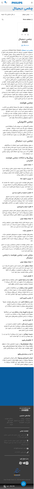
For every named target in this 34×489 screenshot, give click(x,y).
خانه (32, 14)
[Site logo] (17, 2)
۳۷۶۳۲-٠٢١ (17, 452)
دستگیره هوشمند (9, 419)
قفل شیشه (10, 423)
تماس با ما (27, 422)
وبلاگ (22, 419)
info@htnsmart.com (20, 448)
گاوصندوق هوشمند (10, 421)
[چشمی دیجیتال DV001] (25, 30)
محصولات (27, 419)
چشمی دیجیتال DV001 (25, 41)
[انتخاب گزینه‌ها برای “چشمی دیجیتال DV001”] (28, 34)
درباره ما (28, 421)
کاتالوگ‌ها (21, 422)
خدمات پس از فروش (19, 421)
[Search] (2, 2)
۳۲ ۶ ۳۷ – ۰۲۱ (10, 486)
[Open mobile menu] (32, 2)
